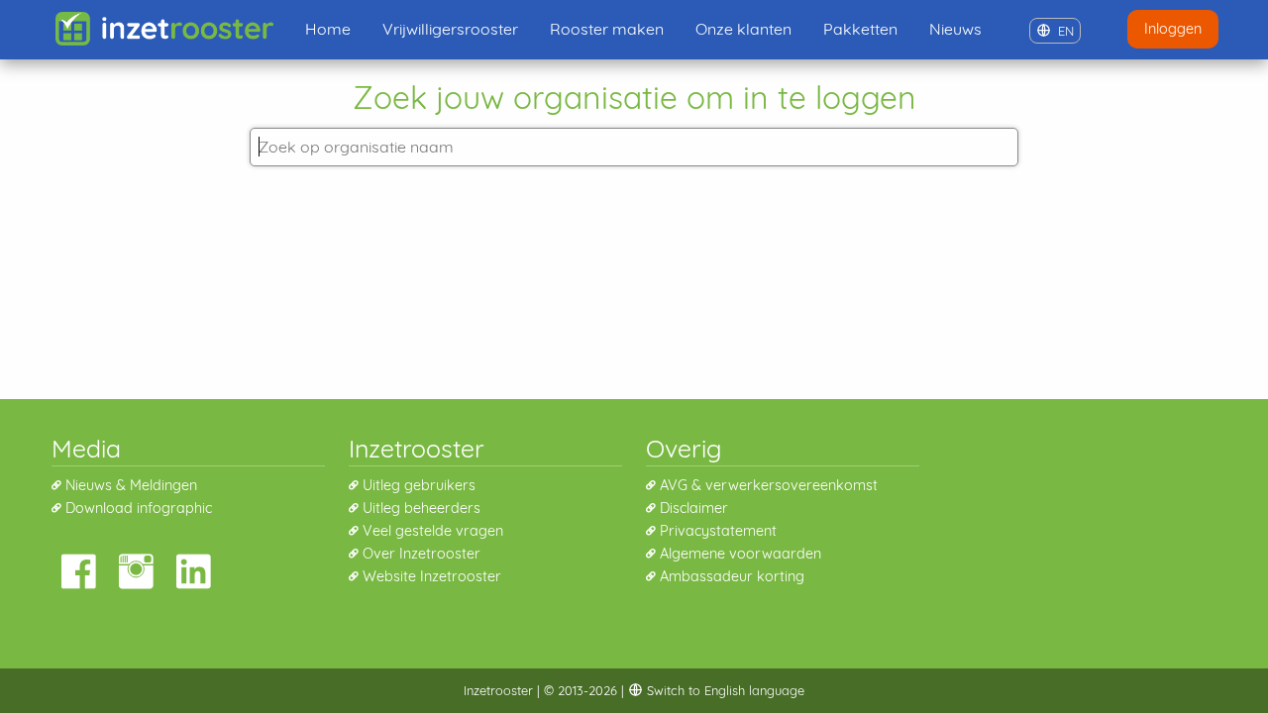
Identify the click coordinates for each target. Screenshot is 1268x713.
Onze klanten (743, 29)
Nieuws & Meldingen (131, 485)
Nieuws (955, 29)
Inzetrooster (498, 690)
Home (328, 29)
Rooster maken (607, 29)
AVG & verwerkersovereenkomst (769, 485)
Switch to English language (723, 690)
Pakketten (860, 29)
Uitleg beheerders (421, 508)
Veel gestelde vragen (433, 531)
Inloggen (1173, 29)
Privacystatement (718, 531)
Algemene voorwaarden (740, 553)
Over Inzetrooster (421, 553)
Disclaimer (694, 508)
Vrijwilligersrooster (450, 29)
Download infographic (138, 508)
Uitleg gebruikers (419, 485)
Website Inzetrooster (432, 576)
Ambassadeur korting (732, 576)
